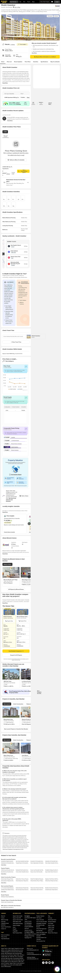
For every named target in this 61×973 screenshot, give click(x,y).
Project (28, 1)
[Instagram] (52, 962)
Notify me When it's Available (17, 160)
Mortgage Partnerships (29, 935)
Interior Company (16, 925)
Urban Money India (17, 921)
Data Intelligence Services (30, 934)
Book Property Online (17, 932)
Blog (49, 916)
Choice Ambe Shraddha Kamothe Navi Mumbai (22, 871)
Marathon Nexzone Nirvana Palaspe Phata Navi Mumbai (52, 887)
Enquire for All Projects (16, 655)
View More (34, 53)
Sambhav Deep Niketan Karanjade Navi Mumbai (8, 889)
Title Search (39, 917)
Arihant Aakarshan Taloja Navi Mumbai (22, 880)
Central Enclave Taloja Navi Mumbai (52, 889)
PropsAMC (15, 931)
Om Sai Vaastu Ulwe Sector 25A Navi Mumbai (22, 889)
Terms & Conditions (5, 935)
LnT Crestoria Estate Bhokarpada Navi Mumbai (8, 887)
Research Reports (52, 921)
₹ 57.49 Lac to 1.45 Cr (9, 724)
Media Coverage (4, 919)
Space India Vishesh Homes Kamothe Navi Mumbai (52, 871)
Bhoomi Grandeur (15, 450)
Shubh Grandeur (14, 447)
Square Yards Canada (17, 916)
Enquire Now (10, 621)
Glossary (50, 917)
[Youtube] (49, 962)
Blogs (33, 1)
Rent (24, 1)
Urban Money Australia (18, 923)
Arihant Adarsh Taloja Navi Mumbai (8, 880)
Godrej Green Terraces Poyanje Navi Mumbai (22, 879)
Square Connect (28, 921)
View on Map (4, 253)
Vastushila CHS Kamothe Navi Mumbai (52, 861)
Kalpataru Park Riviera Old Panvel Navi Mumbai (52, 879)
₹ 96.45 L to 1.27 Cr (27, 584)
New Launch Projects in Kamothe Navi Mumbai (16, 729)
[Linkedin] (46, 962)
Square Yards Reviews (6, 926)
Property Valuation (40, 916)
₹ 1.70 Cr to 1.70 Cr (26, 760)
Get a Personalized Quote (24, 171)
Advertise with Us (28, 930)
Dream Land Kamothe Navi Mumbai (37, 870)
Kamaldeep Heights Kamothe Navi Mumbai (8, 861)
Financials (3, 921)
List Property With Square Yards (30, 918)
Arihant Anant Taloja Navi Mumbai (52, 880)
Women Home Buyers (53, 932)
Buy (20, 1)
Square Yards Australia (18, 919)
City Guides (50, 923)
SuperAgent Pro (28, 937)
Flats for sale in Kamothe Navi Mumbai (8, 902)
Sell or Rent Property (44, 1)
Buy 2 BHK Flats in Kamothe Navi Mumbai (8, 907)
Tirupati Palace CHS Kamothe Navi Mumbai (22, 863)
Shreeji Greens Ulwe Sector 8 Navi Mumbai (37, 889)
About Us (3, 916)
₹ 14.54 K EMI (13, 173)
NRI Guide (50, 931)
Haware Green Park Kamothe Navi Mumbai (37, 871)
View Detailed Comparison (15, 651)
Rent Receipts (39, 930)
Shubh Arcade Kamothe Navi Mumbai (8, 870)
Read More (5, 83)
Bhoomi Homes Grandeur (16, 443)
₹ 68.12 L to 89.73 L (8, 686)
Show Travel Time (16, 342)
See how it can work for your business (11, 500)
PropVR (14, 929)
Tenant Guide (51, 929)
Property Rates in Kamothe (9, 532)
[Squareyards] (4, 2)
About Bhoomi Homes (9, 538)
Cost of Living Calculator (41, 921)
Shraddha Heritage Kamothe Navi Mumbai (52, 870)
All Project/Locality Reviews (40, 926)
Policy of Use (4, 936)
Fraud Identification (5, 938)
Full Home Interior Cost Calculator (41, 938)
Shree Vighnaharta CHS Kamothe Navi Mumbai (37, 863)
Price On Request (8, 583)
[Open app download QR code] (60, 10)
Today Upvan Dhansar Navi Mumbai (37, 887)
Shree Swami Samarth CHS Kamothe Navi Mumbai (52, 863)
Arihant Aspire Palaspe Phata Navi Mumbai (8, 879)
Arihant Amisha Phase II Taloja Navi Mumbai (37, 880)
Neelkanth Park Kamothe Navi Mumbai (22, 870)
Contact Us (3, 928)
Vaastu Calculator (40, 919)
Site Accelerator (28, 925)
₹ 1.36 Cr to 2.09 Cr (8, 760)
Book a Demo (25, 495)
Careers (2, 917)
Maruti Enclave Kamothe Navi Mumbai (8, 871)
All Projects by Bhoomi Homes (16, 589)
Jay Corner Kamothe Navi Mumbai (22, 861)
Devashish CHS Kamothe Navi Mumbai (37, 861)
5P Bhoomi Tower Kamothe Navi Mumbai (8, 896)
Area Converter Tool (40, 941)
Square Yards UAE (17, 917)
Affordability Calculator (41, 923)
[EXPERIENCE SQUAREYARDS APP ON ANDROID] (47, 952)
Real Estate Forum (52, 919)
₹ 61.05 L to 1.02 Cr (27, 686)
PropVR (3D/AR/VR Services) (29, 927)
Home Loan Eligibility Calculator (40, 935)
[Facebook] (43, 962)
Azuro (14, 927)
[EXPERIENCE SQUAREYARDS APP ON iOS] (46, 955)
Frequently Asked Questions (5, 924)
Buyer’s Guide (51, 925)
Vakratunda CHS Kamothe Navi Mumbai (8, 863)
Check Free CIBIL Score (41, 932)
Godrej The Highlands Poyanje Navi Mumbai (37, 879)
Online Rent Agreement (41, 928)
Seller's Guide (51, 927)
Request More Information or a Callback (46, 56)
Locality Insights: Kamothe (11, 506)
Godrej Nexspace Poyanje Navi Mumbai (22, 887)
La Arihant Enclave (15, 440)
